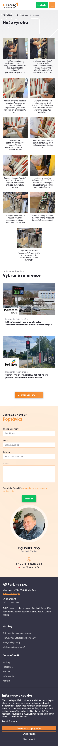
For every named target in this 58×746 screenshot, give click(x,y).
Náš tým (6, 671)
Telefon (6, 452)
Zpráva (6, 463)
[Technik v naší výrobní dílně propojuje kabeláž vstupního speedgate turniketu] (29, 238)
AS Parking (7, 15)
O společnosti (11, 655)
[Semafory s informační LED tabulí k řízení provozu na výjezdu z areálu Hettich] (29, 360)
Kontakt (6, 680)
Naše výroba (8, 676)
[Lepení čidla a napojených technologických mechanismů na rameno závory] (15, 127)
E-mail (6, 440)
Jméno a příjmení (11, 429)
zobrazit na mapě (11, 593)
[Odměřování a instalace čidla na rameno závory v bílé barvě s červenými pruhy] (42, 88)
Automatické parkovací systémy (18, 633)
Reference (8, 667)
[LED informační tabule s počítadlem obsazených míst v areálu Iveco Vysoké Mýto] (29, 307)
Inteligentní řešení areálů (14, 647)
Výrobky (7, 626)
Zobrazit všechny (26, 395)
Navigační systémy (11, 642)
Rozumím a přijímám (29, 728)
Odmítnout (29, 733)
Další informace (9, 721)
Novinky (6, 662)
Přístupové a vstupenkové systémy (19, 638)
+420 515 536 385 (29, 563)
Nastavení (29, 739)
